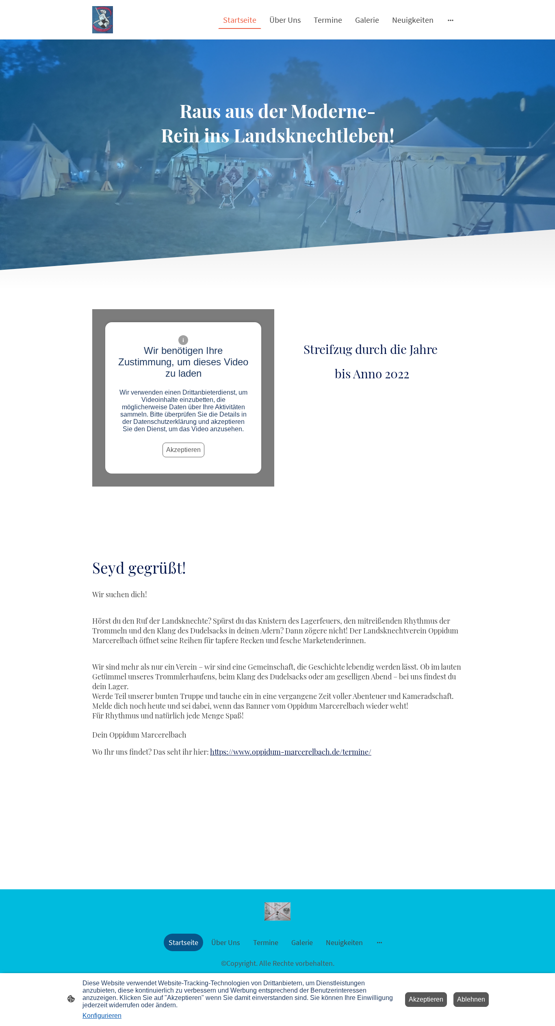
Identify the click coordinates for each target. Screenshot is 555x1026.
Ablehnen (471, 999)
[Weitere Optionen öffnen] (451, 19)
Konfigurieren (101, 1015)
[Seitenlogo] (102, 19)
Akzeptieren (183, 449)
